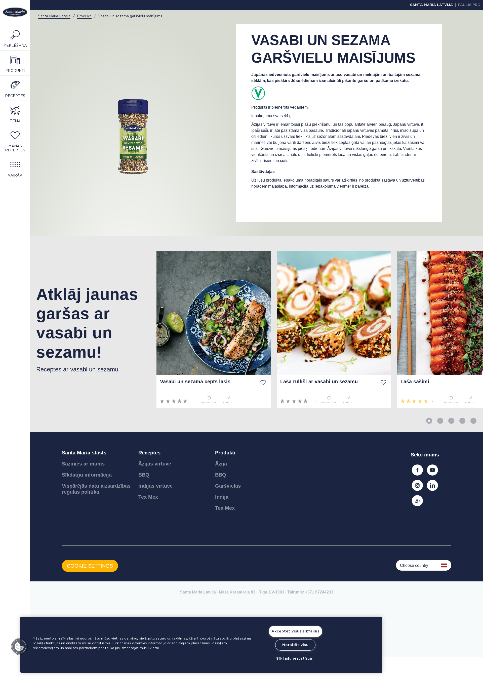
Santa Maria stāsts (84, 452)
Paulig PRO (469, 5)
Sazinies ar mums (83, 463)
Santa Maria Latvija (431, 5)
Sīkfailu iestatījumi (295, 658)
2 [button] (440, 421)
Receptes (149, 452)
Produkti (225, 452)
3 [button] (451, 421)
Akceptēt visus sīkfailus (295, 631)
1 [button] (429, 421)
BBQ (143, 475)
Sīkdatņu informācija (87, 475)
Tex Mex (148, 497)
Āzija (221, 463)
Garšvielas (228, 486)
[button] (19, 647)
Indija (221, 497)
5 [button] (473, 421)
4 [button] (462, 421)
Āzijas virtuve (154, 463)
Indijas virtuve (155, 486)
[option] (90, 329)
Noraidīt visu (295, 645)
